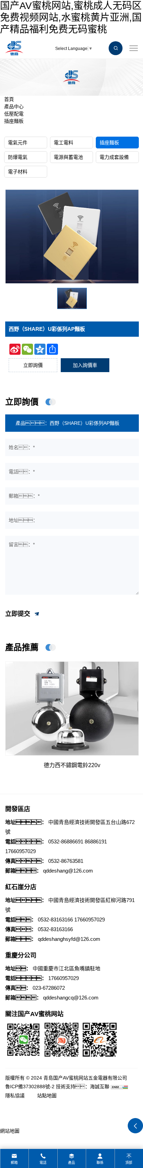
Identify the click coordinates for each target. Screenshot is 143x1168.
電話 (43, 1163)
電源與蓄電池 (68, 157)
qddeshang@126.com (68, 871)
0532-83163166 (55, 919)
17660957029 (20, 851)
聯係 (99, 1163)
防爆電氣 (17, 157)
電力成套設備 (114, 157)
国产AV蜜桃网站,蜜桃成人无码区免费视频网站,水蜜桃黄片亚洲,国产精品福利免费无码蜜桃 (71, 17)
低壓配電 (14, 114)
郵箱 (14, 1163)
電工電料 (63, 142)
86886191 (96, 841)
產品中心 (14, 106)
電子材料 (17, 171)
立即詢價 (33, 365)
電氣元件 (17, 142)
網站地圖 (9, 1131)
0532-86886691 (65, 841)
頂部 (128, 1163)
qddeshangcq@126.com (71, 997)
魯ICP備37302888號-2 (29, 1086)
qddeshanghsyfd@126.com (69, 939)
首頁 (9, 99)
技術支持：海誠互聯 (82, 1086)
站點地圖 (47, 1095)
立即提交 (18, 613)
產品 (71, 1163)
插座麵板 (14, 121)
